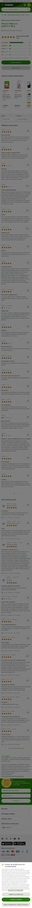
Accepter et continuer (16, 899)
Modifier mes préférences (16, 894)
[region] (16, 885)
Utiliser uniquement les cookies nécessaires (16, 904)
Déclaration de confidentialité (15, 890)
